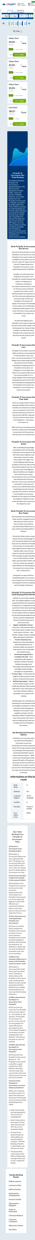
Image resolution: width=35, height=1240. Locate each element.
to (15, 1181)
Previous (3, 23)
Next (28, 23)
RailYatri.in (13, 947)
